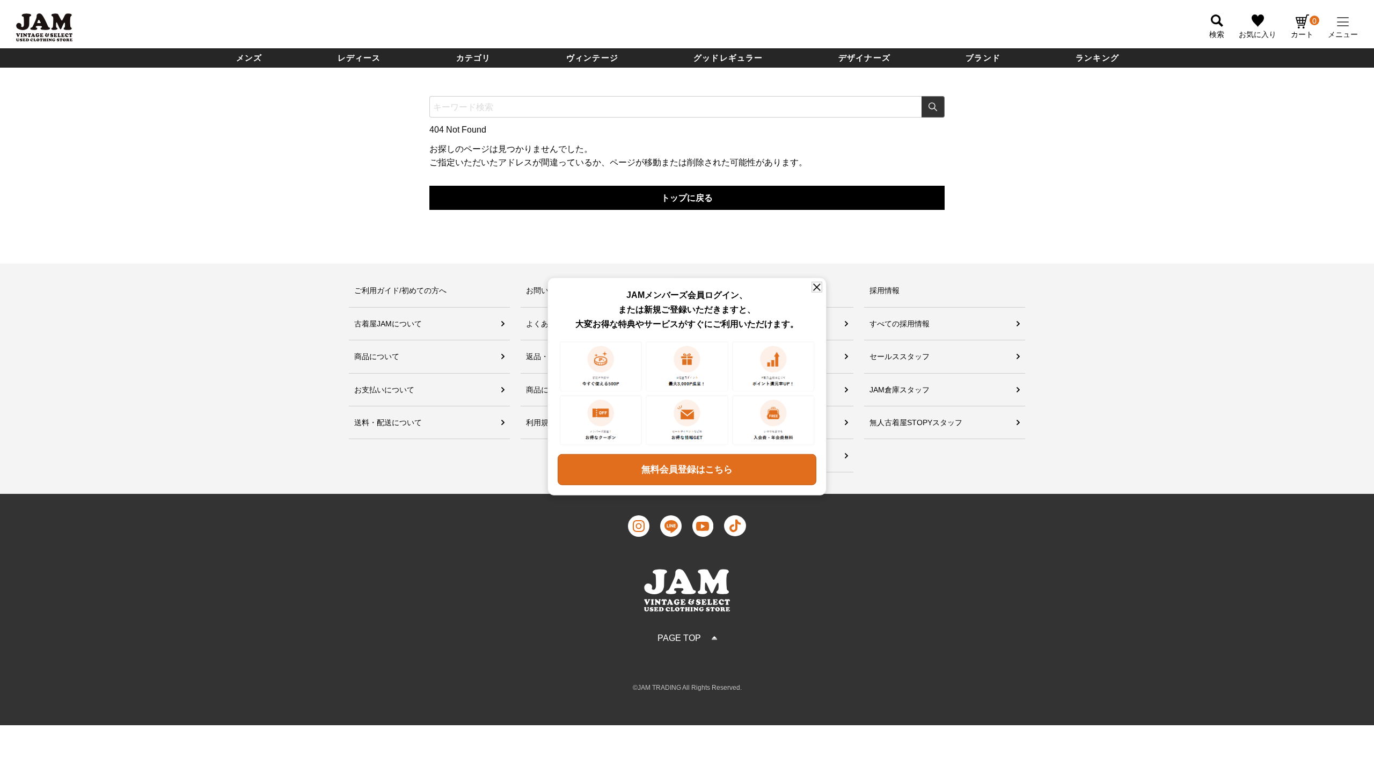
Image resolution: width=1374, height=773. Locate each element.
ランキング (1097, 57)
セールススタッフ (899, 356)
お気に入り (1257, 34)
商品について (376, 356)
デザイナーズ (864, 57)
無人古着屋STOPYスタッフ (915, 422)
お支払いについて (384, 389)
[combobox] (687, 107)
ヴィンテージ (592, 57)
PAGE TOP (679, 638)
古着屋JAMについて (388, 323)
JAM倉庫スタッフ (899, 389)
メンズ (249, 57)
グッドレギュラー (728, 57)
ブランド (983, 57)
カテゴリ (473, 57)
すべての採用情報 (899, 323)
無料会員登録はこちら (687, 469)
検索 (933, 107)
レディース (359, 57)
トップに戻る (687, 197)
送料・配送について (388, 422)
